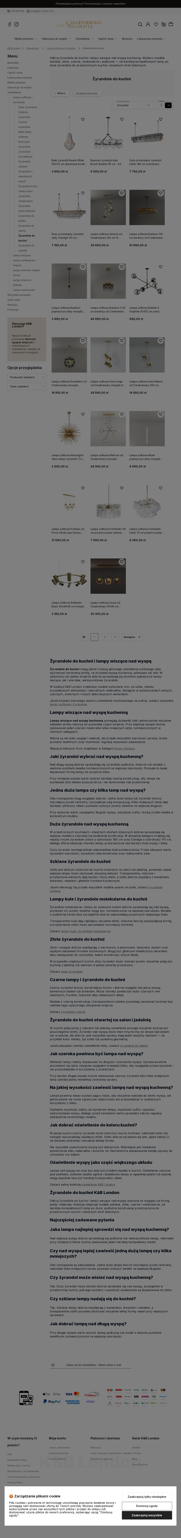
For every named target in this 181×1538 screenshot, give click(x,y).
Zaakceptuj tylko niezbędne (147, 1496)
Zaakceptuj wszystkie (147, 1515)
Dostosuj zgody (147, 1506)
